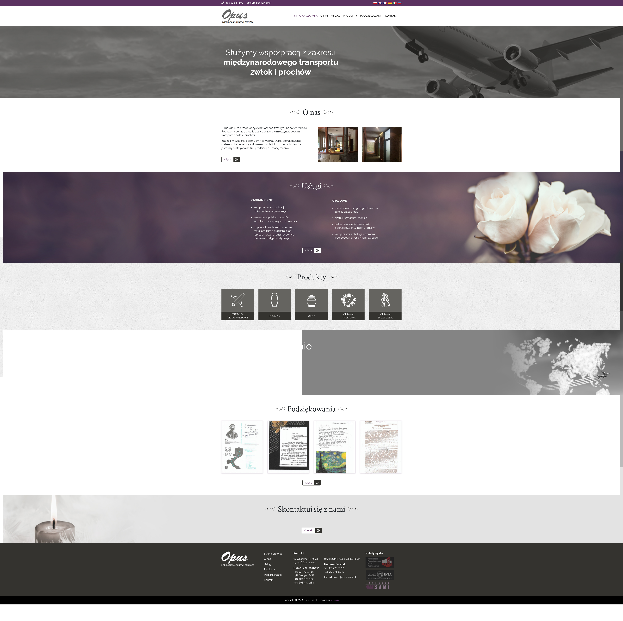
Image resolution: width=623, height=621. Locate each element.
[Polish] (375, 3)
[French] (385, 3)
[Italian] (395, 3)
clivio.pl (335, 600)
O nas (324, 15)
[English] (380, 3)
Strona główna (306, 15)
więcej (228, 159)
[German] (390, 3)
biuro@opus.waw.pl (260, 2)
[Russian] (400, 3)
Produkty (350, 15)
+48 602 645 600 (233, 2)
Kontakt (391, 15)
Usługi (335, 15)
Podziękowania (371, 15)
